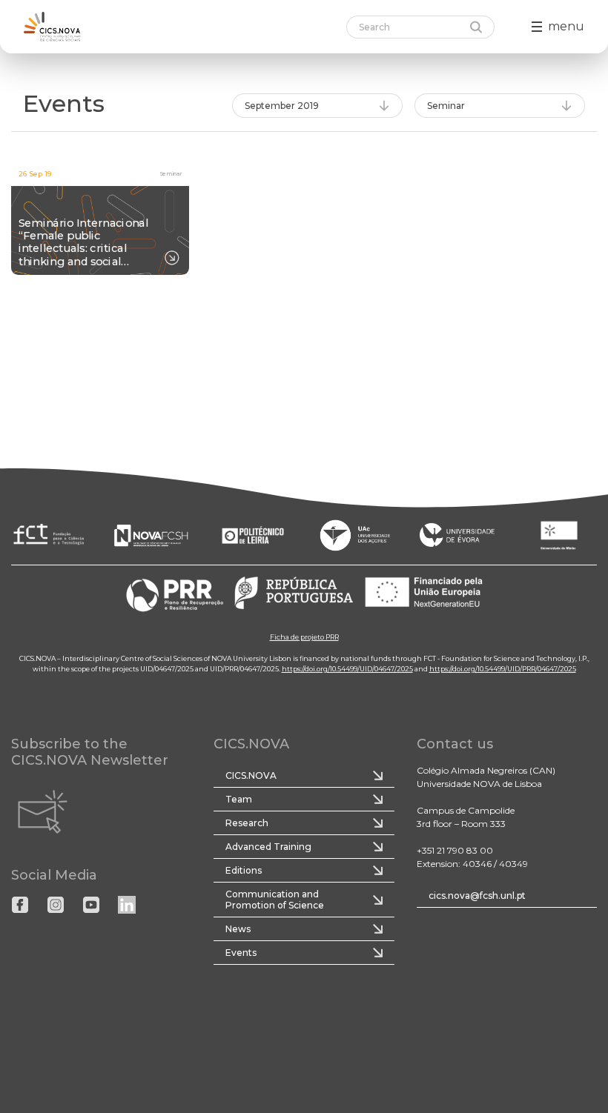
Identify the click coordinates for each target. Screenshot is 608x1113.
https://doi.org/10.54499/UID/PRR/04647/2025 (502, 668)
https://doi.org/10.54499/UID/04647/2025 (347, 668)
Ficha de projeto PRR (304, 636)
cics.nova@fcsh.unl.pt (477, 895)
